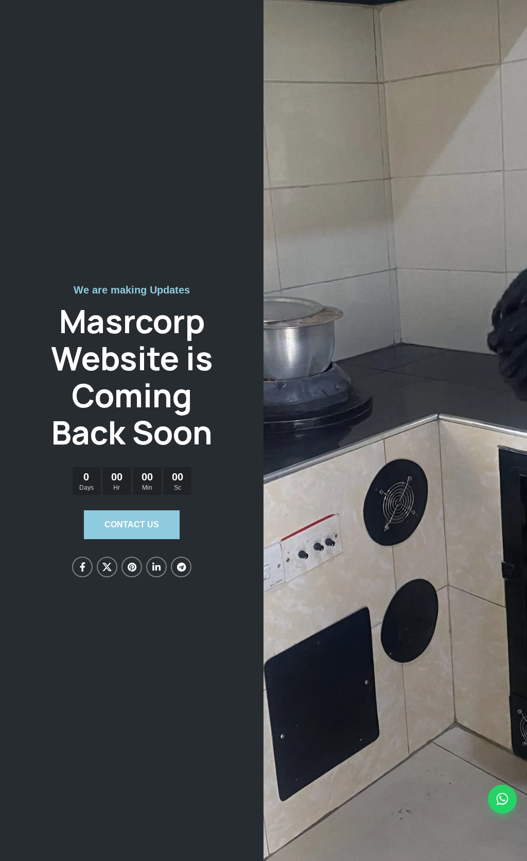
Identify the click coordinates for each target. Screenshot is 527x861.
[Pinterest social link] (131, 567)
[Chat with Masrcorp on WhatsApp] (502, 799)
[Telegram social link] (181, 567)
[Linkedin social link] (156, 567)
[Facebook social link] (82, 567)
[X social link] (107, 567)
